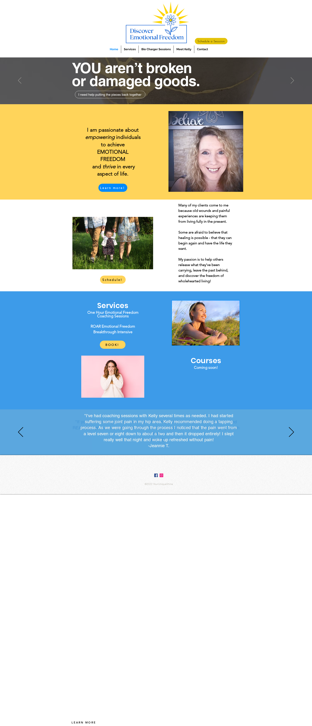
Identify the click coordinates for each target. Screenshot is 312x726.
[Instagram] (161, 475)
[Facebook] (156, 475)
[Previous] (19, 80)
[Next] (292, 80)
